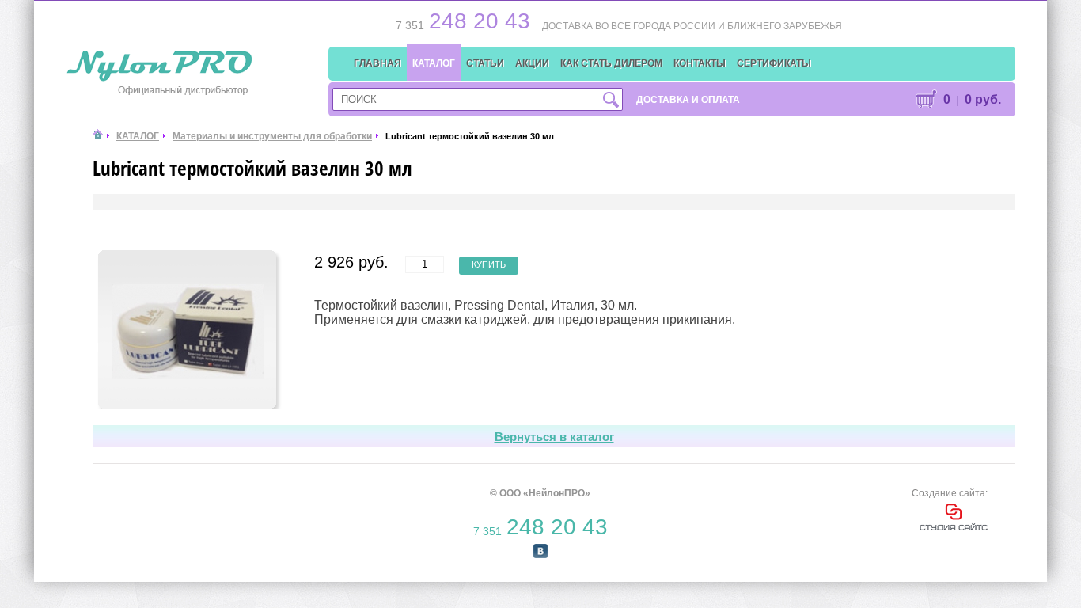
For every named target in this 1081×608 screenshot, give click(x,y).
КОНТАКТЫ (699, 63)
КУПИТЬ (489, 264)
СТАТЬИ (485, 63)
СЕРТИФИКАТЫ (774, 63)
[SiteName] (161, 66)
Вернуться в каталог (554, 436)
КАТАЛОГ (433, 63)
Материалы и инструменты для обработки (272, 136)
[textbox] (477, 99)
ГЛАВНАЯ (377, 63)
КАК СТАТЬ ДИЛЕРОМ (611, 63)
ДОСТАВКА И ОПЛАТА (688, 99)
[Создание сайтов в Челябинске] (954, 527)
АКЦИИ (532, 63)
